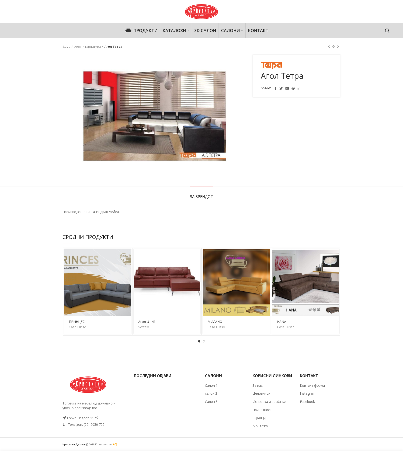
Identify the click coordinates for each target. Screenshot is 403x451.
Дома (66, 46)
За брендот (201, 196)
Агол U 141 (147, 321)
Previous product (329, 46)
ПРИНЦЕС (77, 321)
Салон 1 (211, 385)
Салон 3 (211, 401)
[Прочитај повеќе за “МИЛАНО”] (266, 256)
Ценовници (261, 393)
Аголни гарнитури (87, 46)
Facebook (307, 401)
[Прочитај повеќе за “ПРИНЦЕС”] (127, 256)
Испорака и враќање (269, 401)
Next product (338, 46)
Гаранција (260, 417)
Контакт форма (312, 385)
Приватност (262, 410)
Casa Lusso (77, 327)
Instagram (307, 393)
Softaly (143, 327)
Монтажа (260, 426)
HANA (281, 321)
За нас (258, 385)
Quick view (127, 267)
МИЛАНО (215, 321)
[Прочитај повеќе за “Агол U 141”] (197, 256)
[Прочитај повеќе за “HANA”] (336, 256)
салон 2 (211, 393)
